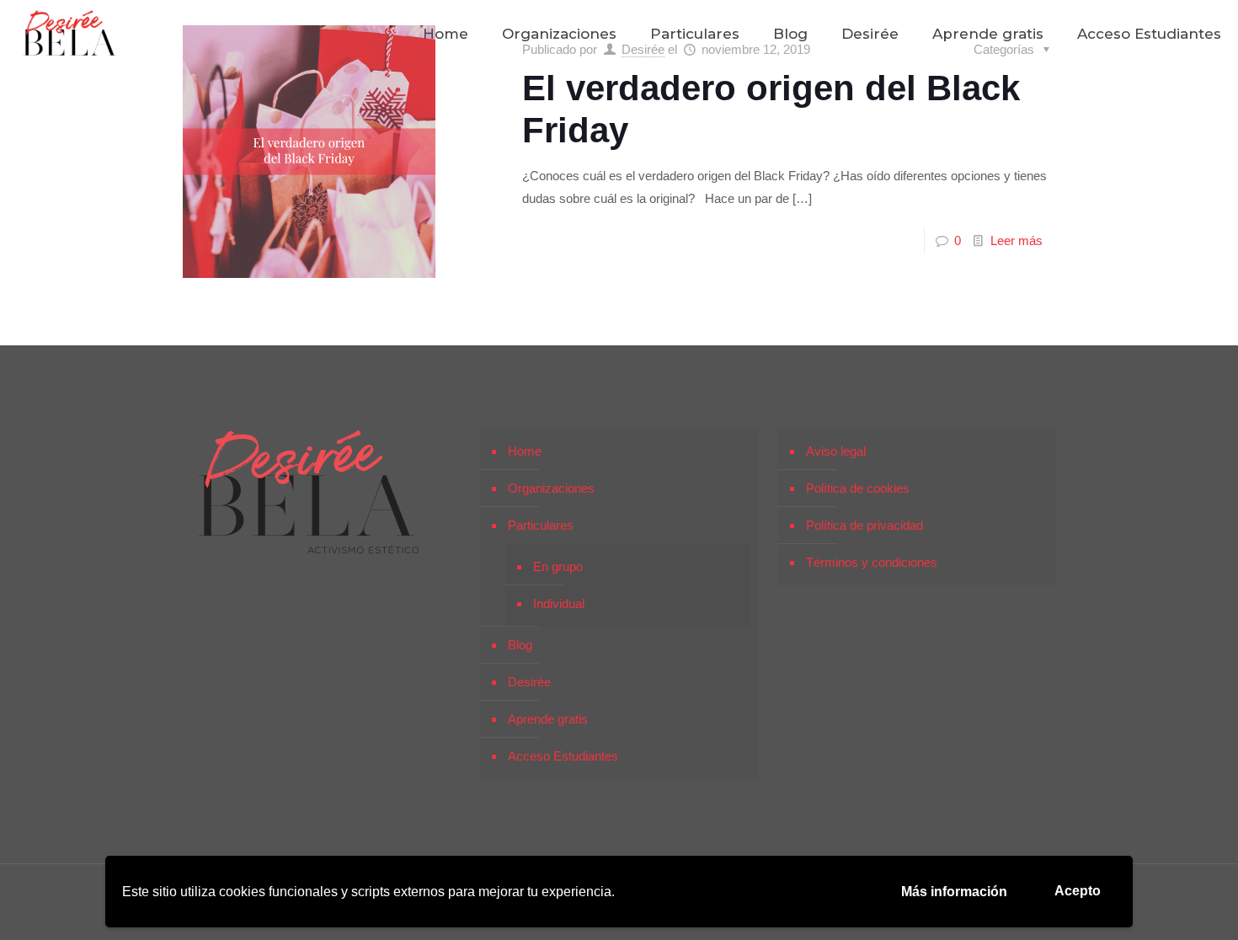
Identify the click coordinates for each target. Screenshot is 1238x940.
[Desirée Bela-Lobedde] (70, 33)
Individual (558, 603)
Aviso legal (836, 451)
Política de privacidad (864, 525)
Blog (520, 645)
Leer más (1016, 240)
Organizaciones (551, 488)
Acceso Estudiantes (563, 756)
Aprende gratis (548, 719)
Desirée (529, 682)
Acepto (1077, 891)
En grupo (558, 566)
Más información (954, 891)
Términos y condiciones (871, 562)
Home (525, 451)
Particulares (541, 525)
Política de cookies (858, 488)
